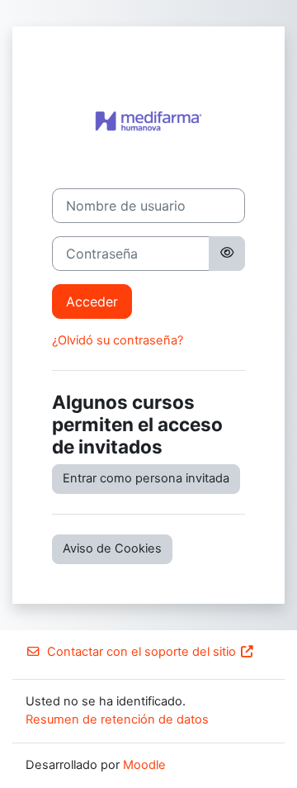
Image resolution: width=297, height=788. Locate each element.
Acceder (92, 301)
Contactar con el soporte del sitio (141, 651)
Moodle (144, 764)
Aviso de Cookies (112, 548)
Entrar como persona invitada (146, 478)
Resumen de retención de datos (117, 719)
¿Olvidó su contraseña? (117, 340)
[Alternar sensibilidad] (227, 253)
